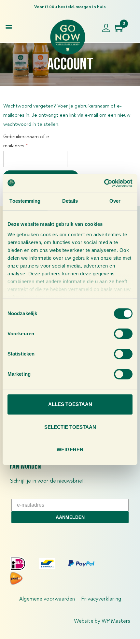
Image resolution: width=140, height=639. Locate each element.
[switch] (123, 333)
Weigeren (70, 449)
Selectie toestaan (70, 427)
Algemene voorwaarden (47, 599)
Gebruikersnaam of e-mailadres (27, 141)
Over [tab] (114, 201)
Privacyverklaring (101, 599)
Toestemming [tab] (24, 201)
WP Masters (116, 621)
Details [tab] (70, 201)
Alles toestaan (70, 404)
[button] (8, 26)
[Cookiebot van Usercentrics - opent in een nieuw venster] (104, 183)
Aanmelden (70, 517)
